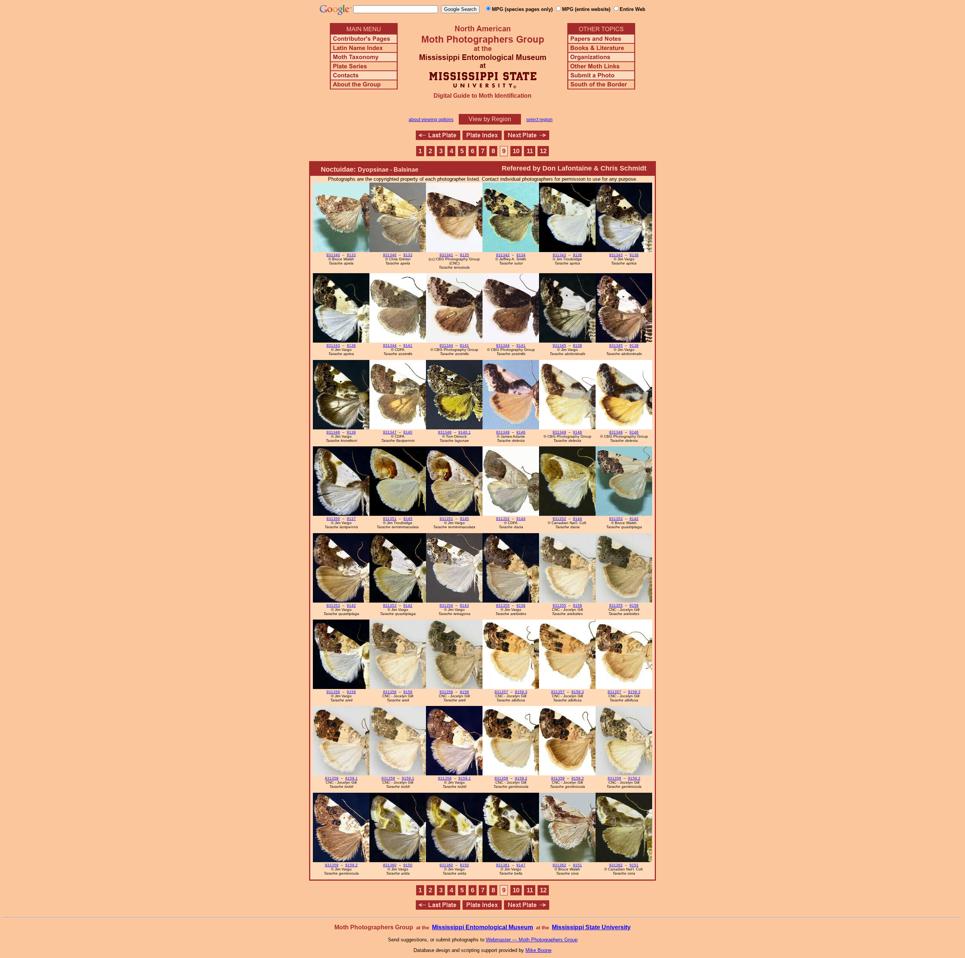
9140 (407, 432)
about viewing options (431, 119)
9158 (520, 605)
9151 (577, 865)
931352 (503, 519)
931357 (501, 692)
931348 (445, 432)
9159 (351, 692)
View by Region (490, 119)
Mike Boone (538, 950)
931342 (503, 255)
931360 (390, 865)
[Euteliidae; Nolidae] (438, 138)
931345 (559, 345)
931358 (332, 778)
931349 (503, 432)
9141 (407, 345)
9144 (520, 519)
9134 (520, 255)
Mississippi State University (591, 927)
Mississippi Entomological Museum (482, 927)
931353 (616, 519)
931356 (333, 692)
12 (543, 151)
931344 (390, 345)
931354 (446, 605)
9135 (464, 255)
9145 (407, 519)
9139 (351, 432)
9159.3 (521, 692)
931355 (503, 605)
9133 (351, 255)
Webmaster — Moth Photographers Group (531, 940)
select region (539, 119)
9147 (520, 865)
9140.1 (464, 432)
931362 (559, 865)
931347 (390, 432)
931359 (501, 778)
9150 (407, 865)
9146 (520, 432)
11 (530, 151)
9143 (464, 605)
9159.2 (521, 778)
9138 (577, 345)
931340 (333, 255)
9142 (634, 519)
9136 (577, 255)
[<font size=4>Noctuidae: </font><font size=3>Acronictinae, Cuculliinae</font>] (526, 138)
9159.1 (351, 778)
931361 (503, 865)
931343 (559, 255)
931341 (446, 255)
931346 (333, 432)
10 (516, 151)
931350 (333, 519)
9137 (351, 519)
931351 (390, 519)
